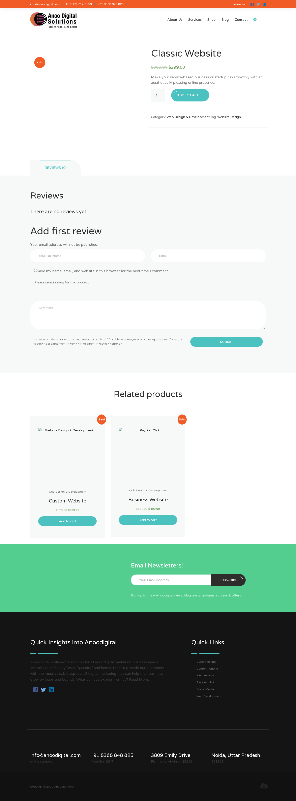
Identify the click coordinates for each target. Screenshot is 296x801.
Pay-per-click (205, 682)
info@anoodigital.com (45, 4)
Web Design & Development (188, 117)
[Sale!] (67, 457)
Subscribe (228, 580)
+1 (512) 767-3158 (79, 4)
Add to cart (187, 95)
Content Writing (207, 668)
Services (195, 20)
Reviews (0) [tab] (55, 167)
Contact (241, 20)
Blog (225, 20)
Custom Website (67, 501)
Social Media (205, 689)
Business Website (148, 500)
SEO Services (205, 675)
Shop (211, 20)
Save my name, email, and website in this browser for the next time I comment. (103, 271)
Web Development (209, 696)
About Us (174, 20)
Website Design (229, 117)
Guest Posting (206, 662)
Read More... (139, 679)
